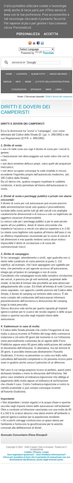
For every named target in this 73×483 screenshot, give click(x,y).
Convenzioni (18, 89)
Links (58, 89)
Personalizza (28, 34)
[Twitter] (42, 43)
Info (18, 81)
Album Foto (38, 74)
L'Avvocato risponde (34, 96)
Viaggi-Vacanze (58, 74)
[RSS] (30, 43)
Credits (28, 452)
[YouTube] (34, 43)
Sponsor (36, 89)
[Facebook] (38, 43)
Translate (48, 52)
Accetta (51, 34)
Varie (48, 89)
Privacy (37, 452)
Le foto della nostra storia (52, 81)
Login (46, 452)
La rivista (21, 74)
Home (9, 74)
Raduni (7, 81)
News (28, 81)
